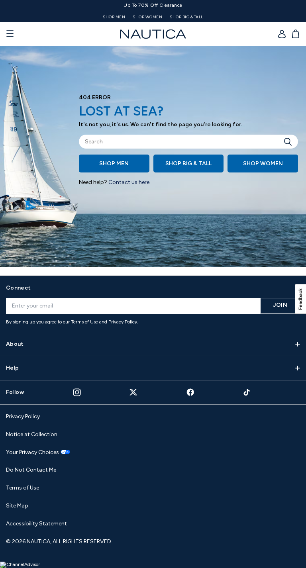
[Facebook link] (190, 392)
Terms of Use (84, 322)
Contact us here (128, 182)
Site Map (17, 505)
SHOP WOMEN (147, 17)
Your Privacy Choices (32, 452)
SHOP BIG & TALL (186, 17)
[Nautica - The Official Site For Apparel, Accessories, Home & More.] (153, 34)
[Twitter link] (133, 392)
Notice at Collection (31, 434)
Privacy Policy (122, 322)
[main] (153, 160)
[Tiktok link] (247, 392)
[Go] (290, 142)
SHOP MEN (114, 17)
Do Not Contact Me (31, 469)
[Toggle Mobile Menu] (10, 33)
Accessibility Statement (36, 523)
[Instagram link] (77, 392)
